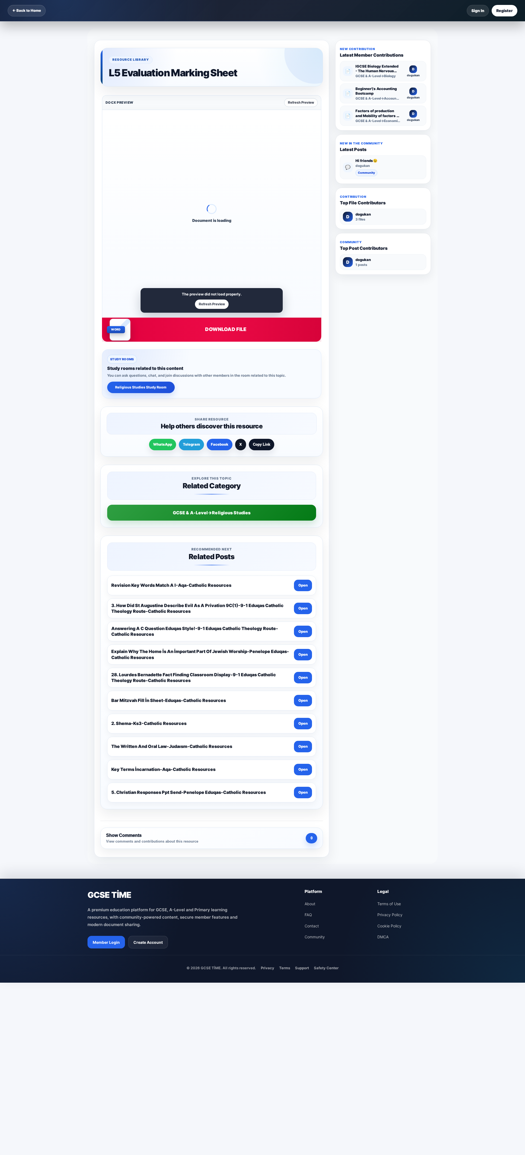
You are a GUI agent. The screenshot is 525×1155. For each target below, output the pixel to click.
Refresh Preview (301, 103)
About (310, 903)
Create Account (148, 942)
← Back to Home (26, 10)
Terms (284, 968)
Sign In (477, 10)
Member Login (106, 942)
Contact (312, 926)
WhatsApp (162, 444)
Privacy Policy (389, 914)
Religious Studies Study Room (141, 387)
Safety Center (326, 968)
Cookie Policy (389, 926)
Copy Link (261, 444)
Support (302, 968)
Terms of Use (389, 903)
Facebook (219, 444)
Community (366, 173)
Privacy (267, 968)
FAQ (308, 914)
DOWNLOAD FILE (225, 329)
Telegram (191, 444)
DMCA (383, 937)
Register (504, 10)
